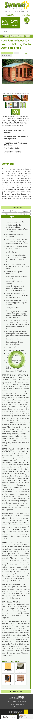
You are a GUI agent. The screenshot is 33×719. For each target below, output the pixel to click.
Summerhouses (7, 55)
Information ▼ (26, 15)
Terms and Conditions (17, 704)
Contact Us (10, 15)
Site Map (17, 707)
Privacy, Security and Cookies (17, 701)
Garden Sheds (17, 36)
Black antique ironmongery (8, 683)
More (27, 36)
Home (6, 36)
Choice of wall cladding (12, 152)
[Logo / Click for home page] (16, 5)
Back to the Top (16, 207)
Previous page (7, 53)
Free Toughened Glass (12, 148)
